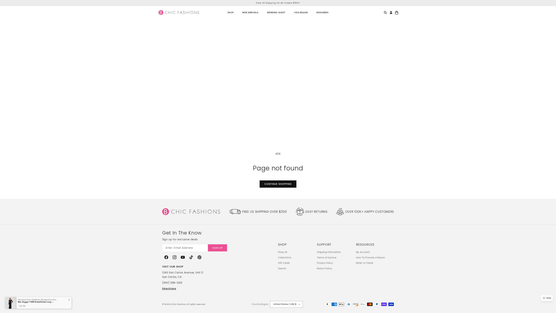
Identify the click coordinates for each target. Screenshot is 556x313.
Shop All (282, 252)
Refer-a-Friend (364, 262)
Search (282, 268)
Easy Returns (316, 212)
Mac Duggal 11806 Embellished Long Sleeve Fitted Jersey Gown (42, 302)
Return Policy (324, 268)
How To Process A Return (370, 257)
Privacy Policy (325, 262)
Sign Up (217, 248)
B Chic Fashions (178, 304)
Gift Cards (284, 262)
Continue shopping (278, 184)
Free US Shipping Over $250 (264, 212)
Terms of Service (326, 257)
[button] (230, 12)
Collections (284, 257)
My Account (363, 252)
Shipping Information (329, 252)
